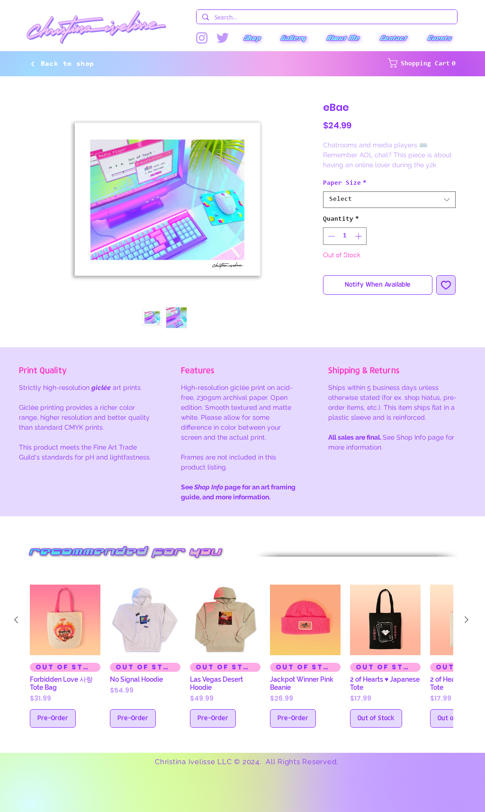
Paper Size (345, 194)
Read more (340, 175)
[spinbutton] (344, 247)
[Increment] (359, 247)
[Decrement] (330, 247)
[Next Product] (466, 625)
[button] (252, 37)
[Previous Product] (16, 625)
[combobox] (389, 210)
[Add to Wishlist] (446, 295)
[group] (241, 661)
